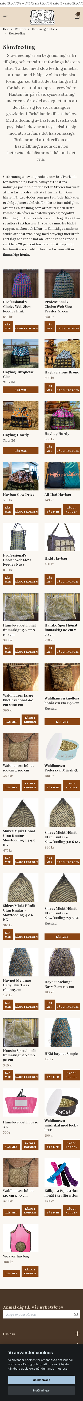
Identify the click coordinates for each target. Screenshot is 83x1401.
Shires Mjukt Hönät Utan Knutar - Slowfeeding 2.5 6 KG (62, 913)
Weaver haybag (16, 1256)
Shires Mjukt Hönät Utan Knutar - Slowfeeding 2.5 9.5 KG (19, 837)
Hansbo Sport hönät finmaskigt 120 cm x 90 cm (19, 1055)
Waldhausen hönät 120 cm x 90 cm (18, 1192)
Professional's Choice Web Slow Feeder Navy (17, 560)
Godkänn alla (41, 1380)
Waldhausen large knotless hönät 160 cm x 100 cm (18, 700)
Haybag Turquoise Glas (18, 374)
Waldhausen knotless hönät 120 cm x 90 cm (62, 700)
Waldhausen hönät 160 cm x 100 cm (18, 767)
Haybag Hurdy (57, 433)
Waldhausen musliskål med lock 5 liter (61, 1125)
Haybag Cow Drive (18, 494)
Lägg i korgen (72, 509)
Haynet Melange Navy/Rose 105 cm (59, 984)
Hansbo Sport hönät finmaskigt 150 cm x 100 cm (19, 630)
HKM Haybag (56, 558)
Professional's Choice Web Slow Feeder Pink (17, 306)
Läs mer (8, 326)
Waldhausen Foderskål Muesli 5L (61, 767)
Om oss (9, 1334)
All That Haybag (58, 494)
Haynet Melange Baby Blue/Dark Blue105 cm (17, 985)
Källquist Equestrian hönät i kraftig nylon (61, 1192)
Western (20, 29)
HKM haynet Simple (61, 1053)
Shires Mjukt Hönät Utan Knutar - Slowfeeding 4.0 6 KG (19, 912)
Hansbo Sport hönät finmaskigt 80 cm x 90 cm (61, 630)
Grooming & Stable (45, 29)
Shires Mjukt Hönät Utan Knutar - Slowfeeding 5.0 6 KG (62, 837)
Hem (6, 29)
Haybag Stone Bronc (62, 372)
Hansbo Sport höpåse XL (20, 1124)
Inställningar (41, 1390)
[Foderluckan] (42, 17)
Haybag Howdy (16, 434)
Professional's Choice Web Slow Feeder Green (59, 306)
